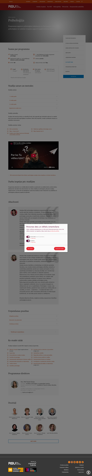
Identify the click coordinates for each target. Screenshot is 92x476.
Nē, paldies (30, 248)
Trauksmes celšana (64, 467)
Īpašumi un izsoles (79, 467)
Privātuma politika (64, 465)
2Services (32, 238)
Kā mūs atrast (80, 469)
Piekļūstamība (65, 472)
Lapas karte (81, 472)
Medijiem (82, 465)
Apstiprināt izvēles (60, 248)
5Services (32, 242)
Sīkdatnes (66, 469)
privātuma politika (54, 231)
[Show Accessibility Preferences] (88, 472)
